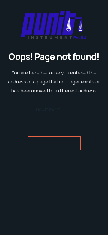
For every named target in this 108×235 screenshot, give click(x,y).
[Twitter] (34, 143)
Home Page (48, 110)
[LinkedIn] (60, 143)
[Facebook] (47, 143)
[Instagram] (74, 143)
